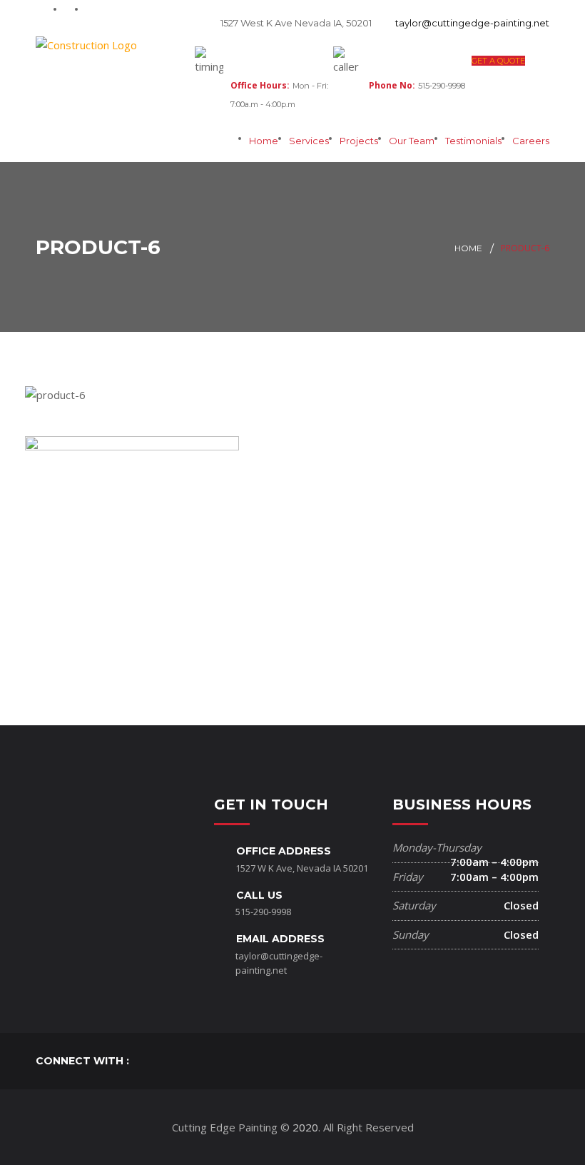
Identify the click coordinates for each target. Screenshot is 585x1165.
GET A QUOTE (498, 61)
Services (309, 140)
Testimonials (473, 140)
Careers (530, 140)
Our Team (411, 140)
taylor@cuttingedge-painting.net (472, 23)
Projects (359, 140)
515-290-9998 (263, 911)
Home (263, 140)
